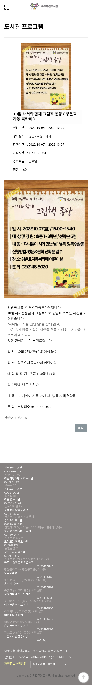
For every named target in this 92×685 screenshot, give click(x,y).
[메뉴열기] (7, 7)
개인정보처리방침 (15, 664)
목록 (81, 428)
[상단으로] (83, 677)
